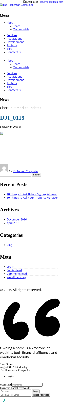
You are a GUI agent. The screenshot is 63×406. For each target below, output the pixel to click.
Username (5, 384)
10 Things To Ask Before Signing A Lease (32, 194)
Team (16, 26)
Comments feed (17, 274)
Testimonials (21, 29)
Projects (12, 45)
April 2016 (13, 223)
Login (35, 391)
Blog (9, 49)
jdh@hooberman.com (51, 1)
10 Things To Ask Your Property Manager (32, 197)
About (10, 23)
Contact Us (14, 52)
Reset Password (41, 395)
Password (5, 388)
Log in (10, 266)
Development (15, 42)
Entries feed (14, 270)
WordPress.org (16, 277)
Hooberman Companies (25, 171)
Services (12, 35)
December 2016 (17, 219)
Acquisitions (14, 38)
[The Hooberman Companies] (16, 4)
